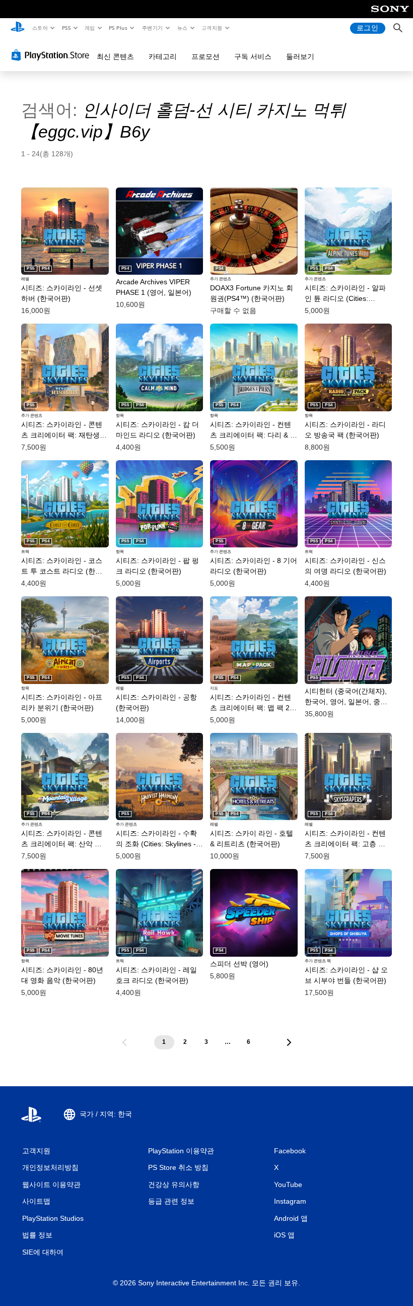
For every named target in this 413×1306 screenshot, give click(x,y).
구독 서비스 (252, 56)
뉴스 (182, 27)
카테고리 (163, 56)
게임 (90, 27)
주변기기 (152, 27)
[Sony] (390, 16)
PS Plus (117, 27)
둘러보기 (300, 56)
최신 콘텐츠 (115, 56)
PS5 (66, 27)
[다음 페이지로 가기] (289, 1042)
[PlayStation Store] (52, 55)
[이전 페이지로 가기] (124, 1042)
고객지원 (212, 27)
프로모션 (205, 56)
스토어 (39, 27)
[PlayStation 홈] (17, 28)
